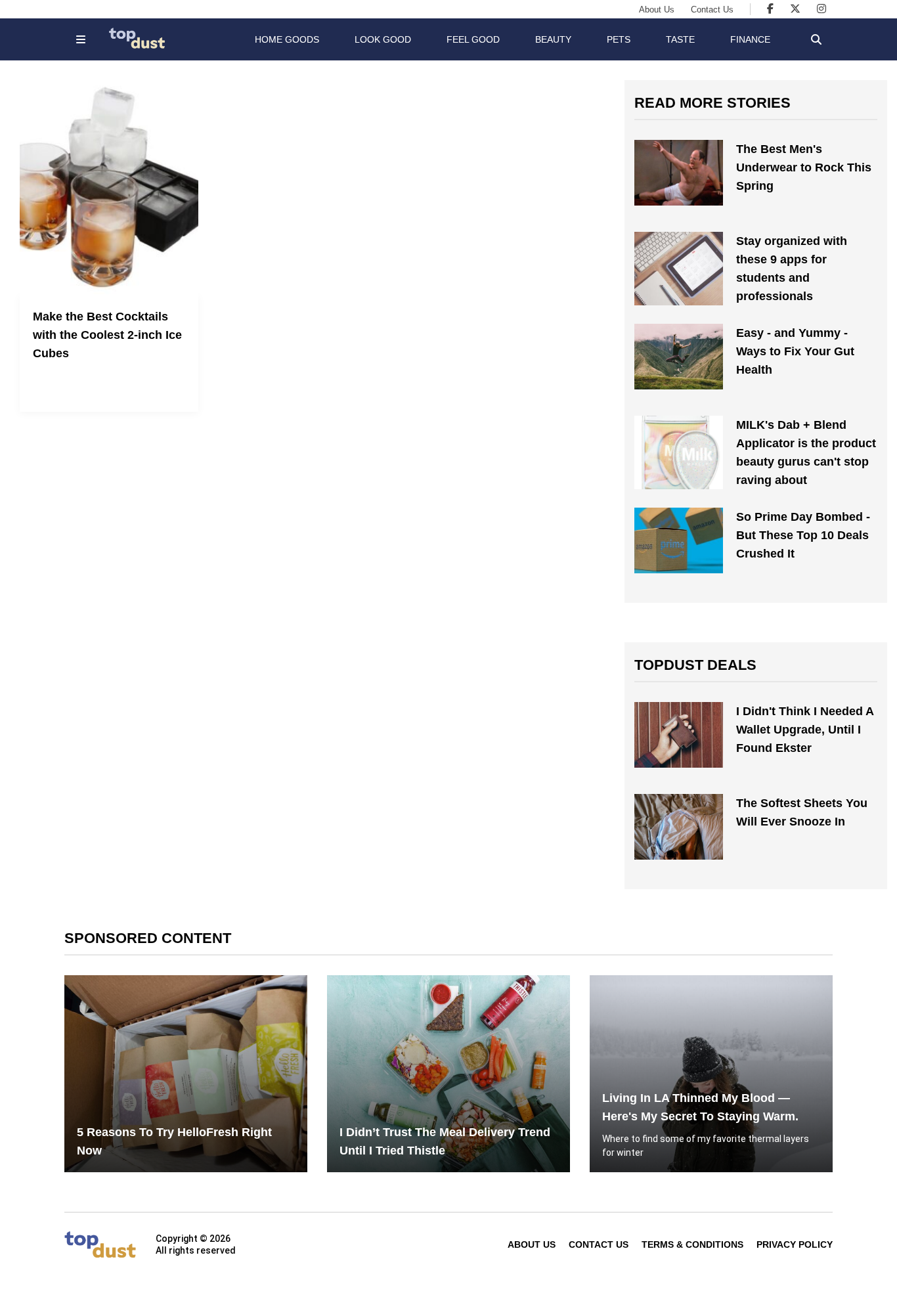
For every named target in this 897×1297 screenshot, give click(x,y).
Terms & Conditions (692, 1244)
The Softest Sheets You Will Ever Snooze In (801, 812)
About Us (656, 9)
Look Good (383, 39)
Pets (618, 39)
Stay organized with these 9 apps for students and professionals (791, 268)
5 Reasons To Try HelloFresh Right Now (174, 1141)
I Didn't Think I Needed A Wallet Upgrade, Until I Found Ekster (804, 730)
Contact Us (712, 9)
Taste (680, 39)
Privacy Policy (794, 1244)
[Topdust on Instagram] (821, 8)
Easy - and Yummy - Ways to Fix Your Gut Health (795, 351)
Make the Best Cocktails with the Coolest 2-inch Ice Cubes (107, 335)
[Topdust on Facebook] (770, 8)
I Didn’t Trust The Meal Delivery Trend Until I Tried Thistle (444, 1141)
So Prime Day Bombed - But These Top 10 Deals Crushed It (803, 535)
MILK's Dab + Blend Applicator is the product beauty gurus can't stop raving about (806, 452)
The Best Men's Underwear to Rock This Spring (803, 167)
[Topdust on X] (795, 8)
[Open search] (816, 39)
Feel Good (473, 39)
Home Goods (287, 39)
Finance (750, 39)
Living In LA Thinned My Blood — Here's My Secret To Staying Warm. (700, 1107)
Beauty (553, 39)
